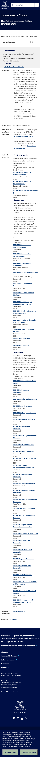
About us (4, 652)
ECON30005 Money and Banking (24, 413)
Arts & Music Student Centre (14, 67)
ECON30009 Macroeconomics (23, 445)
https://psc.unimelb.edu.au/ (24, 136)
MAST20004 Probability (21, 338)
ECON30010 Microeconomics (23, 451)
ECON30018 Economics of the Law (25, 534)
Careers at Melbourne (9, 656)
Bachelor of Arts (19, 611)
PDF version (13, 619)
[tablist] (25, 5)
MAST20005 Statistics (21, 345)
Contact (4, 668)
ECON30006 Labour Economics (24, 420)
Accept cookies (10, 752)
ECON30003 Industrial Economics (25, 399)
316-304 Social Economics (22, 406)
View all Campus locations (11, 692)
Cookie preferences (29, 752)
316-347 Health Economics (22, 575)
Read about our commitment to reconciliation (18, 646)
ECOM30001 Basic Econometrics (24, 458)
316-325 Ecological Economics (24, 483)
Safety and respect (8, 660)
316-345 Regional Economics (23, 559)
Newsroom (5, 664)
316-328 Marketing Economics (24, 509)
